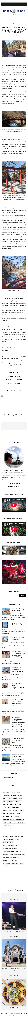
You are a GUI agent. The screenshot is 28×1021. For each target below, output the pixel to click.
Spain (12, 816)
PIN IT (11, 383)
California (17, 839)
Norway (5, 831)
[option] (14, 406)
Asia (14, 23)
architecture (17, 831)
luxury (14, 869)
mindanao (10, 801)
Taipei (4, 807)
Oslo (4, 822)
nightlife (5, 860)
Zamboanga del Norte (8, 851)
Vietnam (10, 866)
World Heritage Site (15, 857)
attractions (6, 795)
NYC (20, 801)
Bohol (11, 860)
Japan (12, 792)
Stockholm (6, 816)
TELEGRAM (10, 379)
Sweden (9, 822)
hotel (11, 804)
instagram (20, 890)
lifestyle (21, 798)
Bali (20, 804)
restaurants (21, 822)
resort (5, 833)
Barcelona (19, 851)
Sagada (17, 836)
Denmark (11, 833)
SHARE (11, 376)
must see (13, 795)
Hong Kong (6, 819)
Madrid (12, 819)
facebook (10, 890)
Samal (21, 863)
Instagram (6, 358)
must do (20, 869)
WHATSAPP (19, 379)
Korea (16, 860)
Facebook (15, 358)
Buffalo (21, 828)
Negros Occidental (8, 845)
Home (15, 14)
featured (5, 790)
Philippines (6, 792)
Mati (7, 857)
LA (4, 857)
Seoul (21, 810)
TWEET (18, 376)
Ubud (22, 836)
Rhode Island (15, 863)
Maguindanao (6, 863)
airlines (5, 839)
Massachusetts (20, 819)
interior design (7, 869)
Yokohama (16, 866)
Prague (5, 810)
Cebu (4, 825)
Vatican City (15, 848)
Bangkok (20, 795)
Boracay (18, 813)
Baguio (5, 836)
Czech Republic (15, 807)
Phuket (11, 831)
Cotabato (5, 854)
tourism (5, 872)
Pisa (16, 845)
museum (17, 816)
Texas (14, 822)
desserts (5, 842)
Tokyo (4, 801)
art (9, 807)
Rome (10, 810)
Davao (15, 790)
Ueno (4, 866)
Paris (16, 804)
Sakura (12, 813)
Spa (16, 825)
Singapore (6, 804)
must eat (9, 798)
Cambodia (5, 813)
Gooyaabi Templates (15, 1016)
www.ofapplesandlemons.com (12, 363)
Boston (11, 839)
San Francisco (7, 848)
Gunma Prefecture (19, 854)
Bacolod (17, 833)
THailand (18, 792)
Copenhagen (11, 825)
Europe (15, 798)
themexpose (16, 1013)
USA (4, 798)
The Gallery (6, 828)
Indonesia (15, 810)
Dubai (11, 854)
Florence (11, 836)
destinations (14, 828)
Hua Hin (11, 842)
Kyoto (16, 801)
